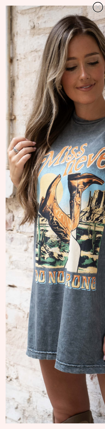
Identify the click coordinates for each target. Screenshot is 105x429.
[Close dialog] (98, 7)
